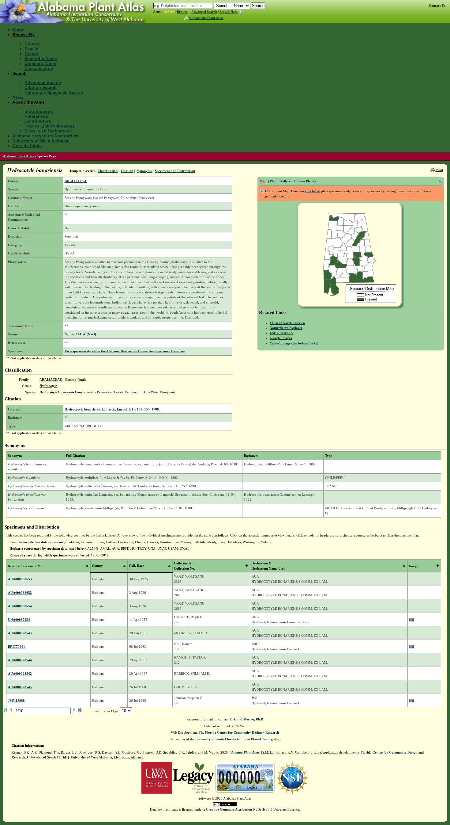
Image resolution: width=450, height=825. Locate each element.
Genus (31, 53)
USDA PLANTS (281, 333)
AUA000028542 (20, 673)
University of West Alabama (40, 140)
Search (169, 11)
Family (31, 48)
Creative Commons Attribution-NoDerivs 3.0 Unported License (252, 809)
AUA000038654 (20, 606)
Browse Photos (305, 181)
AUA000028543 (20, 633)
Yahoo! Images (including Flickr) (294, 343)
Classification (38, 68)
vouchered (312, 191)
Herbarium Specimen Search (53, 92)
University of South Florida (215, 739)
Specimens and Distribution (175, 171)
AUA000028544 (20, 660)
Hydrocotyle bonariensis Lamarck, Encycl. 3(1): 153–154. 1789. (112, 409)
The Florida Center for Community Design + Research (239, 732)
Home (18, 29)
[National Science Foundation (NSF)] (292, 777)
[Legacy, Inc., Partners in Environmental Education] (193, 777)
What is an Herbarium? (48, 130)
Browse (182, 11)
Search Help (228, 11)
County (32, 43)
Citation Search (40, 87)
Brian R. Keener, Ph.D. (247, 719)
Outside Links (27, 145)
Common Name (40, 63)
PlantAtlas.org (262, 739)
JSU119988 (16, 700)
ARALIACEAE (76, 181)
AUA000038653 (20, 579)
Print (439, 170)
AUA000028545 (20, 687)
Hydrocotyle (48, 386)
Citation (127, 171)
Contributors (37, 121)
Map (263, 181)
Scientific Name (40, 58)
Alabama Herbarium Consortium (45, 135)
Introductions (38, 111)
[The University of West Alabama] (156, 777)
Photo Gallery (280, 181)
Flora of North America (287, 323)
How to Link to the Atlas (49, 126)
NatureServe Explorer (286, 328)
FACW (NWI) (86, 334)
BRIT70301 (16, 646)
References (36, 116)
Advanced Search (204, 11)
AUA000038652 (20, 592)
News (18, 97)
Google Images (281, 338)
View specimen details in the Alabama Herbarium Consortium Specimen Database (125, 351)
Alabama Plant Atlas (18, 156)
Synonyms (144, 171)
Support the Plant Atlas (206, 18)
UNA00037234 (19, 619)
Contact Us (437, 5)
